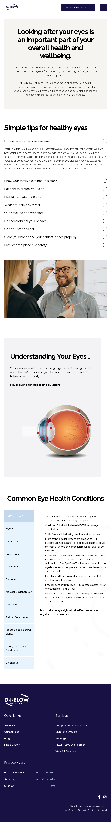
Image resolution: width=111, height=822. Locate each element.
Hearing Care (63, 738)
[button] (78, 7)
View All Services (66, 751)
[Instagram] (105, 797)
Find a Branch (12, 744)
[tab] (19, 516)
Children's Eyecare (66, 731)
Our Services (11, 731)
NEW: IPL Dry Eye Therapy (70, 744)
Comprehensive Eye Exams (71, 725)
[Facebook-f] (99, 797)
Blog (7, 738)
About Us (9, 725)
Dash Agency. (98, 806)
